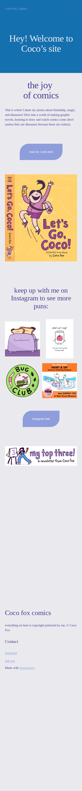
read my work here (41, 151)
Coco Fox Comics (16, 8)
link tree (10, 661)
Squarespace (27, 668)
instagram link (41, 418)
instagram (11, 653)
